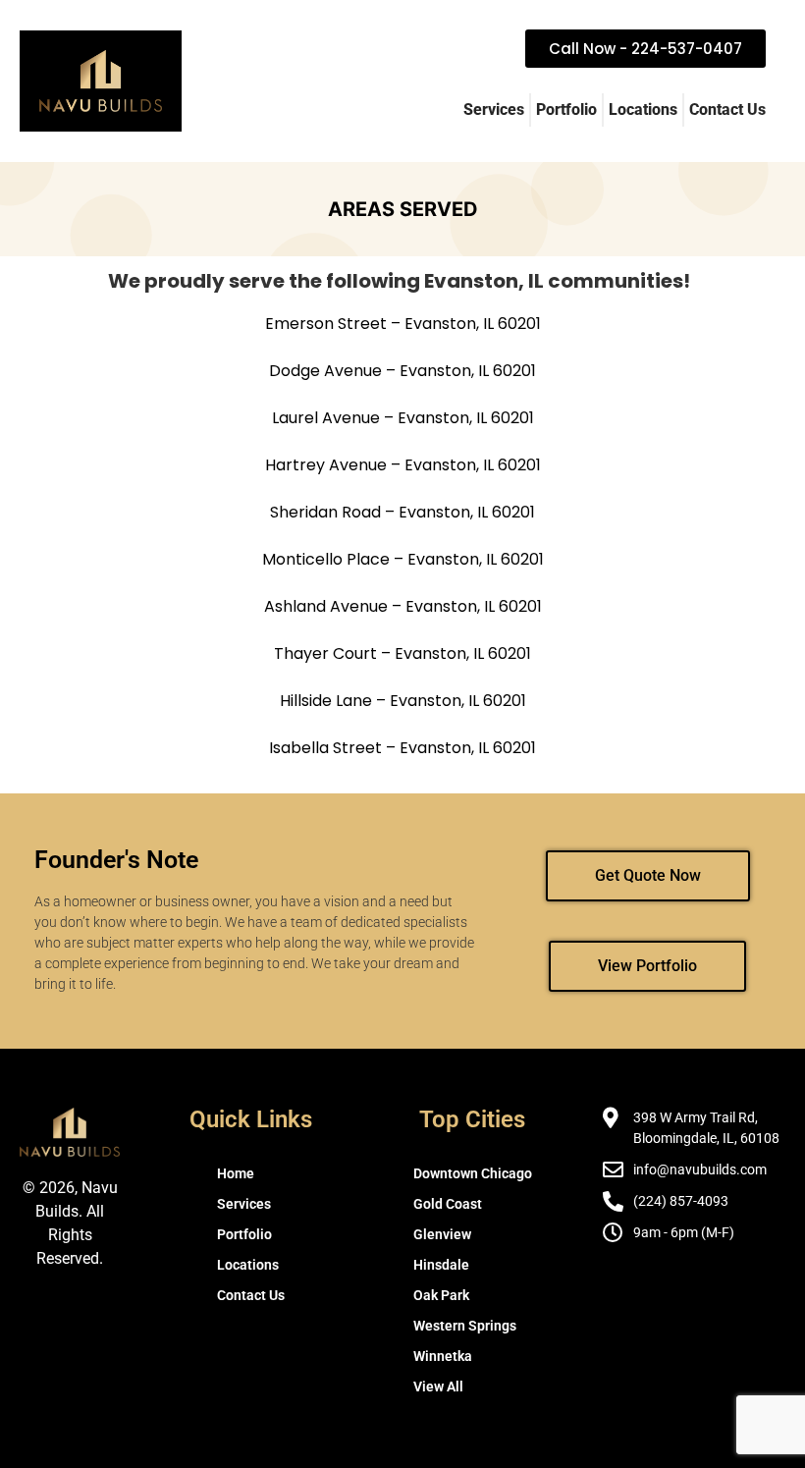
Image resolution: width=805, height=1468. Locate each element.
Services (493, 109)
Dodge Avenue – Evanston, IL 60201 (402, 370)
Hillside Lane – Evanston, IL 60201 (403, 700)
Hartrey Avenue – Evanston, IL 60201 (403, 465)
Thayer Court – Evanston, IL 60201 (402, 653)
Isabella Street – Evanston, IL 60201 (402, 747)
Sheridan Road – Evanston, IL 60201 (402, 512)
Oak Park (441, 1295)
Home (235, 1173)
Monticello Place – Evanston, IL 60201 (403, 559)
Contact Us (727, 109)
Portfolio (566, 109)
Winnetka (442, 1356)
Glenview (442, 1234)
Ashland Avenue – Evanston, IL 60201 (403, 606)
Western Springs (464, 1325)
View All (438, 1386)
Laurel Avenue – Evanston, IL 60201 (403, 418)
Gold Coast (447, 1204)
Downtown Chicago (472, 1173)
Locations (643, 109)
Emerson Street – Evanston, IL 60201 (403, 323)
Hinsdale (441, 1265)
